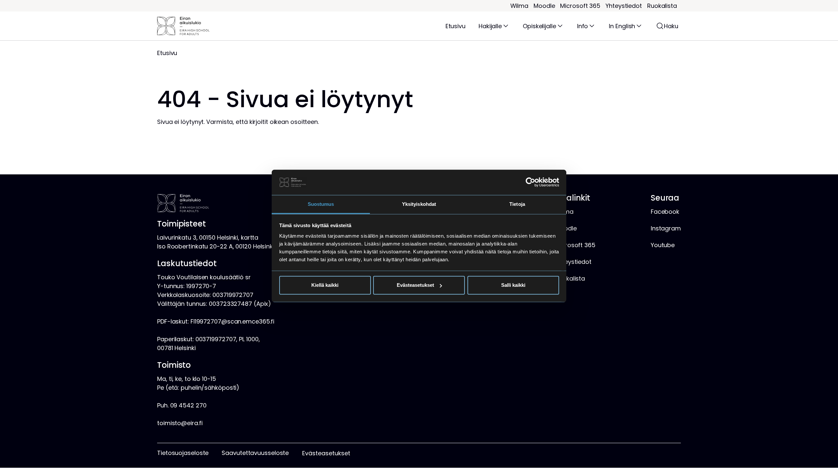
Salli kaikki (513, 285)
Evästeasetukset (415, 285)
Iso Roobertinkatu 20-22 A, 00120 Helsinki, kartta (225, 246)
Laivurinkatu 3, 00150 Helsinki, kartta (207, 237)
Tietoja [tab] (517, 204)
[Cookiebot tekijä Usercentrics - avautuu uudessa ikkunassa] (530, 182)
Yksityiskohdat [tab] (419, 204)
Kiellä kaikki (324, 285)
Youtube (663, 245)
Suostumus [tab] (321, 204)
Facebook (665, 211)
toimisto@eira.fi (179, 423)
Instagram (666, 228)
